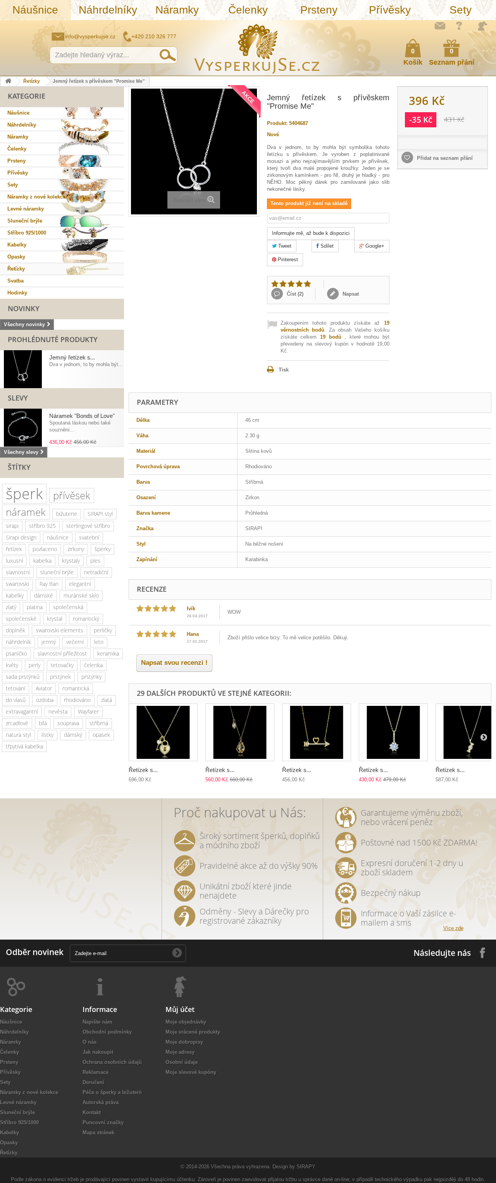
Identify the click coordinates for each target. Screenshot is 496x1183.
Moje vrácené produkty (192, 1032)
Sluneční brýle (24, 221)
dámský (73, 734)
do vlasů (16, 700)
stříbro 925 (42, 525)
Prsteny (319, 10)
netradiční (96, 572)
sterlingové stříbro (88, 525)
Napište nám (440, 25)
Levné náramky (25, 209)
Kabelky (16, 245)
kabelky (15, 595)
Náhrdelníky (108, 10)
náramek (26, 512)
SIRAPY (305, 1166)
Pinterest (287, 259)
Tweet (284, 246)
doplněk (15, 630)
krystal (54, 618)
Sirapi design (21, 537)
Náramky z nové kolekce (36, 197)
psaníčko (16, 653)
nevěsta (57, 711)
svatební (89, 537)
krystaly (71, 560)
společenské (21, 618)
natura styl (18, 734)
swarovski (17, 583)
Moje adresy (180, 1052)
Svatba (15, 281)
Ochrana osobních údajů (112, 1062)
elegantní (80, 583)
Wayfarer (88, 711)
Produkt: (277, 123)
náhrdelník (18, 641)
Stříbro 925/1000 (26, 233)
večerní (75, 641)
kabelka (42, 560)
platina (35, 607)
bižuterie (66, 513)
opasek (101, 734)
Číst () (294, 294)
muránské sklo (81, 595)
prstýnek (60, 676)
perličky (103, 630)
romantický (86, 618)
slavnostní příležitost (62, 653)
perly (34, 665)
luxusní (14, 560)
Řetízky (31, 81)
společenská (68, 607)
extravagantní (22, 711)
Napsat (350, 294)
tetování (15, 688)
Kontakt (92, 1112)
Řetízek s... (143, 770)
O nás (89, 1042)
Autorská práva (101, 1102)
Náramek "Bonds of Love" (82, 416)
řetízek (14, 549)
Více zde (453, 928)
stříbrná (99, 723)
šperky (102, 549)
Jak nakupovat (459, 25)
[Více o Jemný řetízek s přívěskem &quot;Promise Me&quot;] (23, 369)
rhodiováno (77, 700)
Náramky (177, 10)
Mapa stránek (98, 1132)
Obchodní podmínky (107, 1032)
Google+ (374, 246)
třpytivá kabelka (24, 746)
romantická (75, 688)
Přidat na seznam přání (444, 158)
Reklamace (95, 1072)
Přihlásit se (482, 26)
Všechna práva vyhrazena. (241, 1166)
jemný (48, 641)
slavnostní (18, 572)
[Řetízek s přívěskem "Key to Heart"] (163, 732)
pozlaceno (45, 549)
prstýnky (91, 676)
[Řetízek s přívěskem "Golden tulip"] (239, 732)
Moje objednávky (185, 1022)
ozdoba (44, 700)
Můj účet (180, 1009)
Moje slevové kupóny (190, 1072)
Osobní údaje (181, 1062)
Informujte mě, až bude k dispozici (311, 233)
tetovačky (62, 665)
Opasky (16, 257)
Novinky (24, 308)
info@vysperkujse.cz (90, 36)
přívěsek (71, 495)
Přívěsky (390, 10)
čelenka (93, 665)
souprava (68, 723)
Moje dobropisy (184, 1042)
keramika (108, 653)
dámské (43, 595)
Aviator (44, 688)
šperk (24, 493)
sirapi (12, 525)
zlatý (11, 607)
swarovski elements (59, 630)
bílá (43, 723)
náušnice (58, 537)
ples (95, 560)
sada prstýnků (23, 676)
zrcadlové (17, 723)
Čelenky (248, 10)
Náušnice (35, 10)
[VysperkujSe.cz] (257, 48)
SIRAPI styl (100, 513)
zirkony (75, 549)
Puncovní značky (103, 1122)
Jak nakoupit (98, 1052)
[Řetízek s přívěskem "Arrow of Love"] (316, 732)
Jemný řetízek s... (72, 357)
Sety (461, 10)
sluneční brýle (57, 572)
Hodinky (17, 293)
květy (12, 665)
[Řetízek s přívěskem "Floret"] (393, 732)
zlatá (106, 700)
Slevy (18, 397)
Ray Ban (49, 583)
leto (98, 641)
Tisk (284, 370)
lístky (47, 734)
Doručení (93, 1082)
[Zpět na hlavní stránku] (8, 81)
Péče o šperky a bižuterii (112, 1092)
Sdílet (326, 246)
